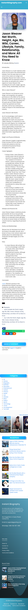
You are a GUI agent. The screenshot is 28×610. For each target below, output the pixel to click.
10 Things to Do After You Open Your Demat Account (17, 482)
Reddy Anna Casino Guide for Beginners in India (17, 466)
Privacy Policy (5, 550)
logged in (12, 348)
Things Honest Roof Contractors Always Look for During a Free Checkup (17, 451)
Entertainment (7, 388)
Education (6, 386)
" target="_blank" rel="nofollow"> (12, 331)
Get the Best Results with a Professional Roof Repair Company (17, 474)
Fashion (5, 390)
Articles (5, 381)
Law (4, 395)
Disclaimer (5, 548)
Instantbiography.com (11, 3)
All (4, 379)
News (5, 398)
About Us (4, 543)
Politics (5, 400)
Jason (4, 284)
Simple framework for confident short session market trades (16, 490)
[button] (26, 2)
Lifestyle (5, 397)
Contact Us (5, 546)
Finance (5, 391)
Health (5, 393)
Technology (6, 404)
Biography (7, 307)
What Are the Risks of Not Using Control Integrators (16, 458)
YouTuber (6, 409)
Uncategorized (7, 407)
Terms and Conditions (8, 553)
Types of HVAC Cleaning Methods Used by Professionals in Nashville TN (17, 443)
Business (5, 384)
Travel (5, 405)
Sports (5, 402)
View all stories (23, 415)
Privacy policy (7, 605)
